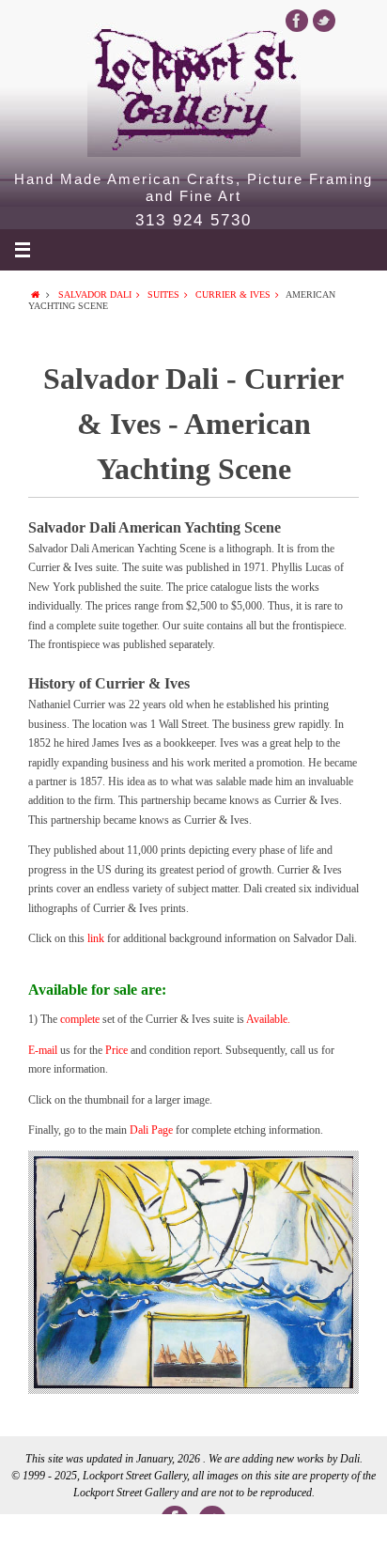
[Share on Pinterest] (270, 1538)
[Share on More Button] (348, 1538)
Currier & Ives (233, 294)
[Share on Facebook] (38, 1538)
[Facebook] (297, 20)
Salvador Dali (95, 294)
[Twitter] (324, 20)
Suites (163, 294)
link (97, 938)
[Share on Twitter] (115, 1538)
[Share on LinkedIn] (193, 1538)
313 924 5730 (193, 220)
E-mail (42, 1050)
